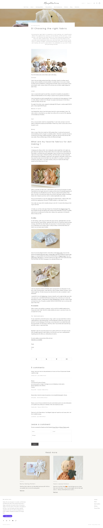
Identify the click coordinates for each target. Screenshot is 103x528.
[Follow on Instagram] (6, 520)
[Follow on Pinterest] (9, 520)
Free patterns (48, 7)
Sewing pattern (39, 7)
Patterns (22, 481)
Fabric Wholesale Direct (55, 299)
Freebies (55, 481)
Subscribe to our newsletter (36, 339)
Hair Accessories (58, 7)
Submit (35, 444)
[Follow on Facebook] (3, 520)
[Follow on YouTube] (12, 520)
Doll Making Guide (35, 25)
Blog (71, 7)
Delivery (95, 506)
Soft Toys (26, 7)
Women (66, 7)
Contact (95, 499)
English (88, 3)
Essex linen (50, 198)
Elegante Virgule (64, 209)
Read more (22, 490)
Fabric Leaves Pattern (61, 484)
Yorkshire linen (44, 296)
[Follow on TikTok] (15, 520)
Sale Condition (97, 504)
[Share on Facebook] (36, 359)
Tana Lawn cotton (44, 254)
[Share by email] (67, 359)
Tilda (57, 257)
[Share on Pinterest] (57, 359)
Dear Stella (52, 254)
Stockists (77, 7)
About (95, 501)
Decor (32, 7)
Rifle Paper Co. (41, 257)
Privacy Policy (55, 427)
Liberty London (60, 253)
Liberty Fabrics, (34, 257)
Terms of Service (63, 427)
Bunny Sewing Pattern (27, 484)
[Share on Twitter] (46, 359)
